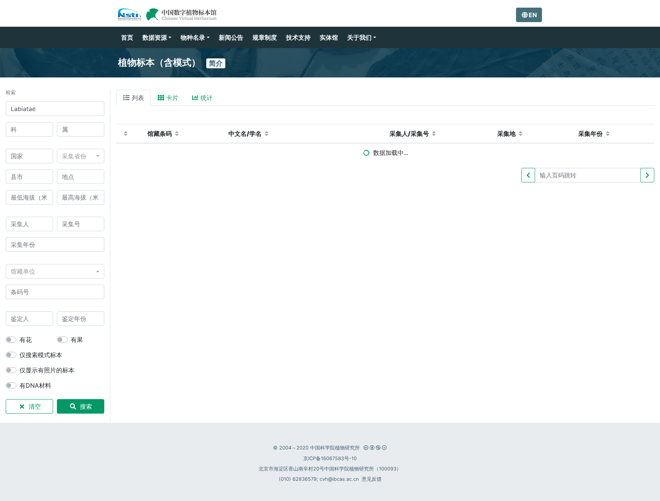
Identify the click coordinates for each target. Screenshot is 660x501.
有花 (25, 339)
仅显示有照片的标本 (46, 370)
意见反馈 (372, 479)
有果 (77, 339)
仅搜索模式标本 (40, 355)
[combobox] (80, 156)
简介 (216, 63)
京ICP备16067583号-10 (330, 458)
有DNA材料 (35, 385)
